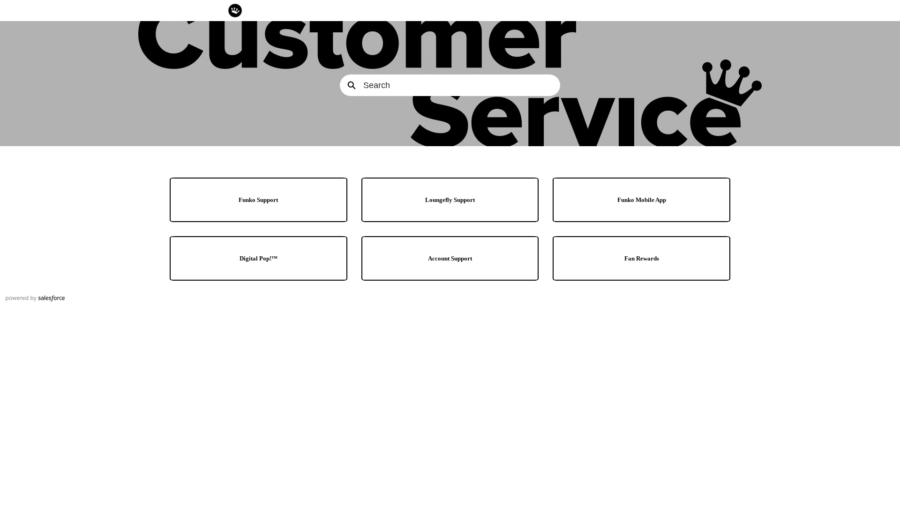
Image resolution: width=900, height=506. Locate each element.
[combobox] (462, 85)
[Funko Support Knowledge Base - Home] (235, 10)
